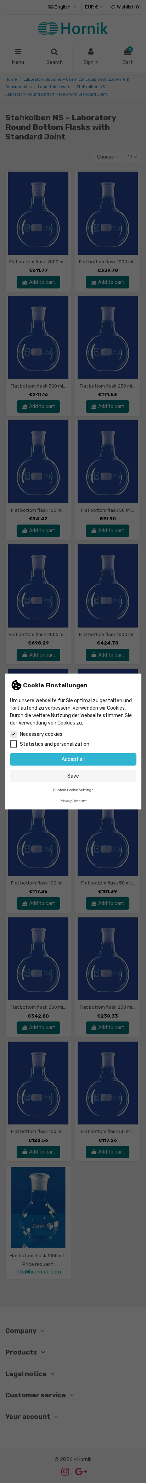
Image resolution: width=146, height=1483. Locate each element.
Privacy (66, 801)
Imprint (80, 801)
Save (73, 776)
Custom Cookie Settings (73, 790)
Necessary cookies (41, 734)
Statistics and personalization (54, 744)
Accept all (73, 759)
